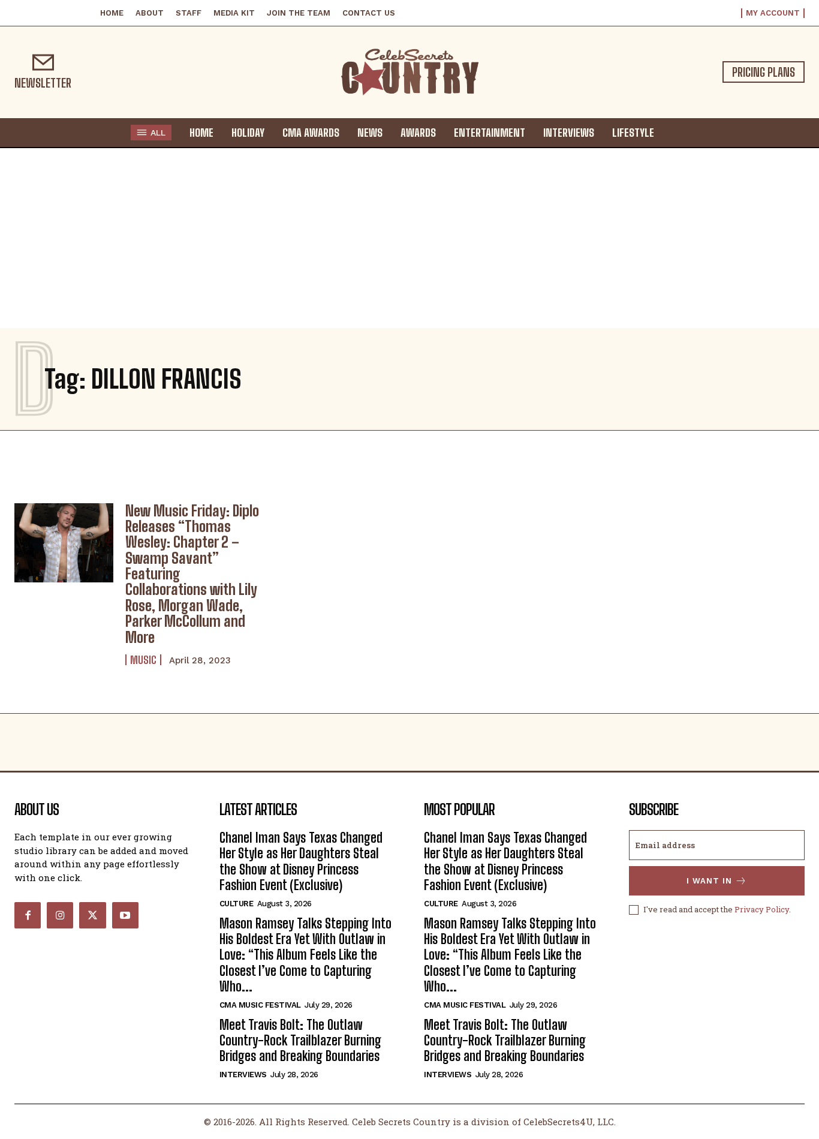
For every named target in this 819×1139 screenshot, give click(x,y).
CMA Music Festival (260, 1004)
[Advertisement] (409, 238)
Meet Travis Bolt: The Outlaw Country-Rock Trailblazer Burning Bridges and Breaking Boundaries (300, 1041)
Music (143, 659)
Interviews (243, 1074)
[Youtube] (125, 915)
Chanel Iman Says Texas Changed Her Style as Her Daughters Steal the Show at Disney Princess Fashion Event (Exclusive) (301, 861)
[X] (92, 915)
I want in (709, 880)
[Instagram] (60, 915)
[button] (674, 132)
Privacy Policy (761, 909)
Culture (236, 903)
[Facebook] (27, 915)
